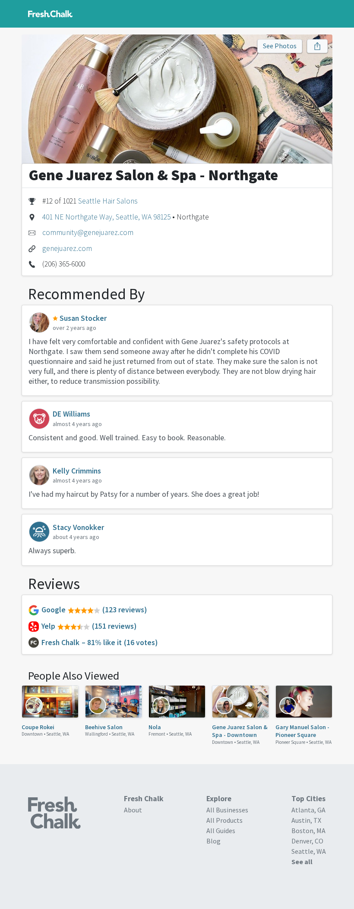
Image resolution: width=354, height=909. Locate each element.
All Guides (220, 830)
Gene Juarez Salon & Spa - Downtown (240, 731)
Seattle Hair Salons (108, 201)
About (133, 810)
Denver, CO (307, 841)
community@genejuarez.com (87, 232)
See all (302, 861)
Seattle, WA (57, 734)
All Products (224, 820)
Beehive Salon (104, 727)
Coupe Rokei (38, 727)
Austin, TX (306, 820)
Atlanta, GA (308, 810)
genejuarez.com (67, 248)
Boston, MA (308, 830)
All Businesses (227, 810)
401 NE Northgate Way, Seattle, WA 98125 (106, 217)
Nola (155, 727)
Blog (213, 841)
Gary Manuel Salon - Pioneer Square (302, 731)
